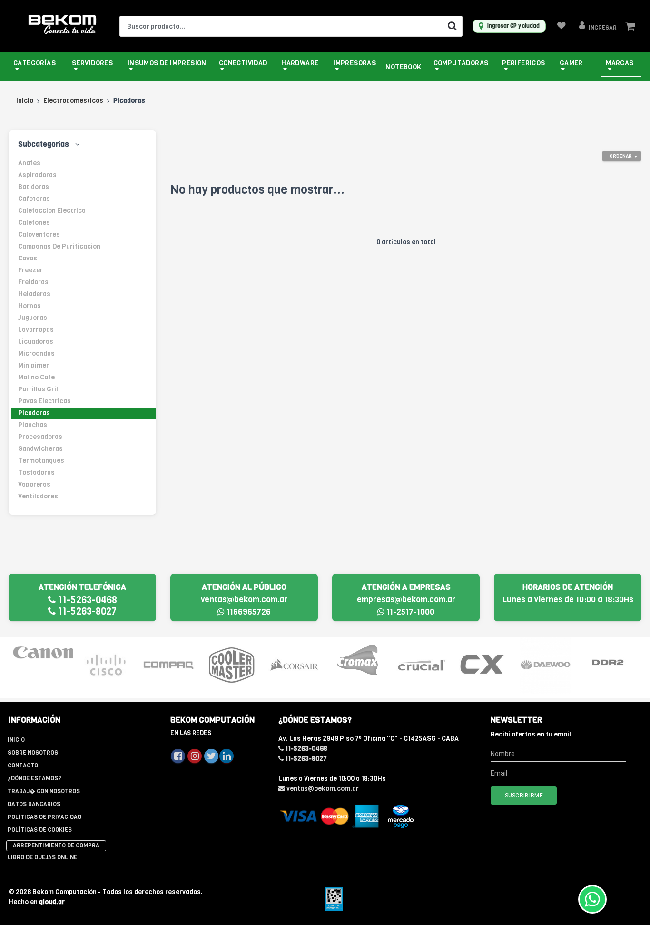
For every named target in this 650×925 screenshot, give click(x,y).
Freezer (30, 270)
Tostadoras (36, 472)
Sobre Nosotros (33, 752)
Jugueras (32, 317)
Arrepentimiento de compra (56, 845)
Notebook (403, 66)
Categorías (34, 63)
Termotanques (41, 460)
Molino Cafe (36, 377)
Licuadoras (35, 341)
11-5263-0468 (86, 600)
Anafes (29, 163)
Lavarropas (36, 329)
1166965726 (248, 612)
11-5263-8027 (86, 611)
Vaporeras (34, 484)
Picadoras (34, 413)
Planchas (32, 424)
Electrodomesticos (73, 100)
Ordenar (621, 156)
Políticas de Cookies (40, 830)
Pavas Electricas (44, 401)
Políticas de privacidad (44, 817)
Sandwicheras (40, 448)
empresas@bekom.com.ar (406, 599)
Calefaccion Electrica (52, 210)
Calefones (34, 222)
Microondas (36, 353)
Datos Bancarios (34, 804)
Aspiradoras (37, 174)
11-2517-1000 (409, 612)
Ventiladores (38, 496)
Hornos (29, 305)
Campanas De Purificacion (59, 246)
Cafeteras (34, 198)
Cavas (27, 258)
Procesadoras (40, 436)
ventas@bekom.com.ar (244, 599)
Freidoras (33, 282)
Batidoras (33, 186)
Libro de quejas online (42, 857)
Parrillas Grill (39, 389)
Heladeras (34, 293)
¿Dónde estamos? (34, 778)
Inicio (24, 100)
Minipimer (33, 365)
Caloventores (39, 234)
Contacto (23, 765)
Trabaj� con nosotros (44, 791)
